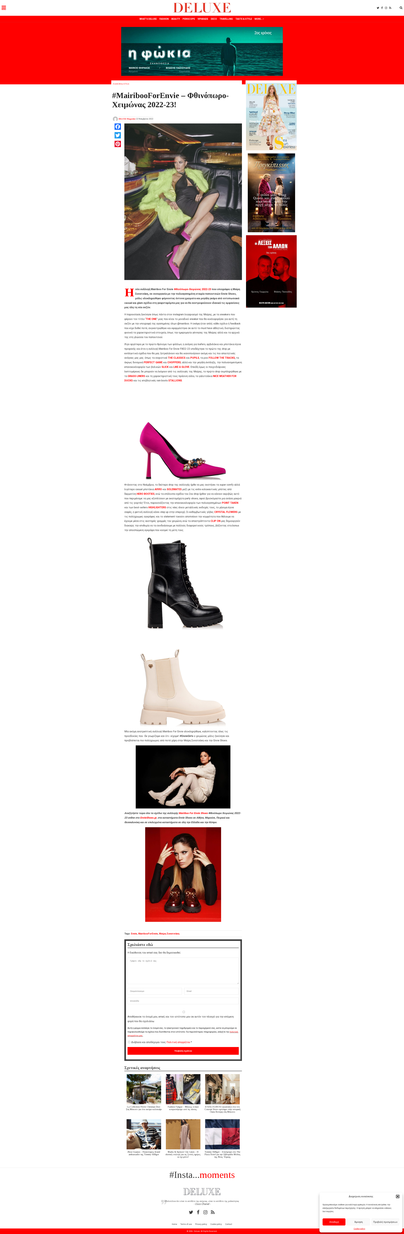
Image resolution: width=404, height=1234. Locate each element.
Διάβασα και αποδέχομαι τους (161, 1042)
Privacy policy (201, 1224)
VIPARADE (203, 19)
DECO (214, 19)
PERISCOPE (189, 19)
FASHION (164, 19)
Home (174, 1224)
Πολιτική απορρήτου (178, 1042)
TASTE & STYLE (243, 19)
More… (258, 19)
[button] (397, 1196)
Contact (228, 1224)
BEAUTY (175, 19)
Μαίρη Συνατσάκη (169, 933)
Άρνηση (358, 1222)
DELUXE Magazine (127, 119)
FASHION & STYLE (121, 84)
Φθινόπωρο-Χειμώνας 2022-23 (192, 289)
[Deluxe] (202, 12)
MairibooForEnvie (148, 933)
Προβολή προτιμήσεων (385, 1222)
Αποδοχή (334, 1222)
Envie (134, 933)
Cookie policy (359, 1229)
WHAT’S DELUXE (148, 19)
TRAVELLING (226, 19)
